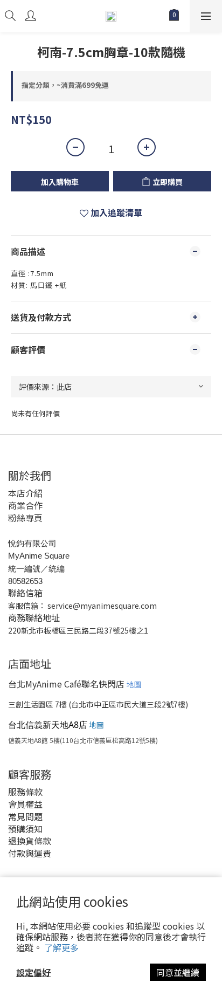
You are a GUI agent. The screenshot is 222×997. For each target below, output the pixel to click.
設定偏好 (33, 972)
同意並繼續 (177, 972)
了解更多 (61, 947)
